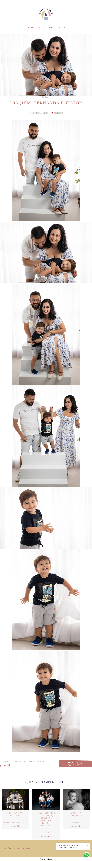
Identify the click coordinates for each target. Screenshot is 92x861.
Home (30, 27)
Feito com (46, 859)
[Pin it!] (52, 215)
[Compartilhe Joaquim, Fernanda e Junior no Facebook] (0, 765)
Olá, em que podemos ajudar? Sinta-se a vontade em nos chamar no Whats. (70, 846)
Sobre (51, 27)
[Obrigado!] (39, 215)
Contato (61, 27)
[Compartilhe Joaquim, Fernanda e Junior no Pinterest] (9, 765)
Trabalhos (41, 27)
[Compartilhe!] (46, 215)
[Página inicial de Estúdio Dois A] (46, 13)
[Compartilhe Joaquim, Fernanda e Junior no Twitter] (5, 765)
